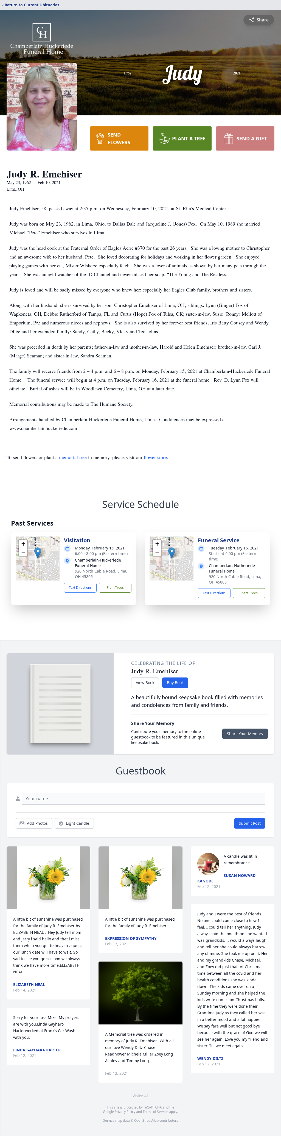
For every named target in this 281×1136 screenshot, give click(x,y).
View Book (145, 682)
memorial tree (73, 457)
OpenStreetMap (146, 1120)
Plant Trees (115, 587)
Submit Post (250, 823)
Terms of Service (155, 1111)
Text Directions (80, 587)
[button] (37, 553)
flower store (155, 457)
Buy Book (175, 682)
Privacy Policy (125, 1111)
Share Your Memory (245, 733)
